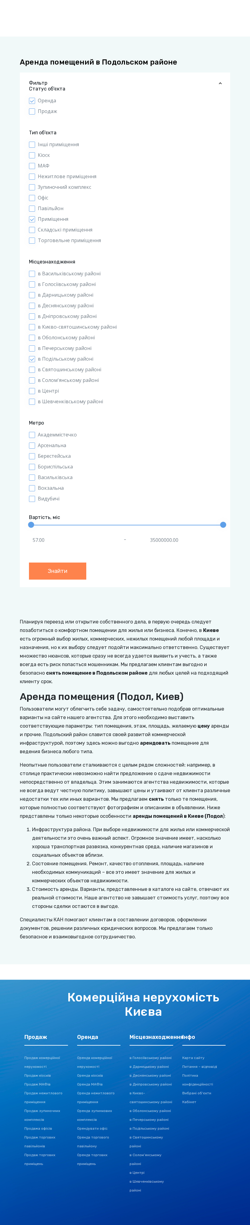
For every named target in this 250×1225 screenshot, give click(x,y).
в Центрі (48, 390)
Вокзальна (51, 488)
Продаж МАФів (37, 1084)
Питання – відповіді (199, 1066)
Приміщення (53, 219)
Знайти (57, 571)
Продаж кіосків (37, 1075)
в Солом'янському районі (68, 380)
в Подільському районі (65, 358)
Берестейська (54, 456)
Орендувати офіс (92, 1128)
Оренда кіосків (90, 1075)
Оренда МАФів (90, 1084)
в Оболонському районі (66, 337)
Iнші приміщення (58, 144)
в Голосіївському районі (67, 284)
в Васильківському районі (69, 273)
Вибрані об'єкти (196, 1093)
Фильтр (38, 83)
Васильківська (55, 477)
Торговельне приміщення (69, 240)
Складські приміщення (65, 229)
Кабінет (189, 1102)
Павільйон (50, 208)
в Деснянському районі (66, 305)
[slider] (31, 525)
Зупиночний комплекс (64, 187)
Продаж (47, 111)
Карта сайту (193, 1058)
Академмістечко (57, 434)
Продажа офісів (38, 1128)
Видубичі (48, 498)
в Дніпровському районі (67, 316)
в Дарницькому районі (65, 294)
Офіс (43, 197)
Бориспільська (55, 466)
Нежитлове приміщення (67, 176)
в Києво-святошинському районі (77, 326)
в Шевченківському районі (70, 401)
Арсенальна (52, 445)
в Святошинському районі (69, 369)
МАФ (43, 165)
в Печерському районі (64, 348)
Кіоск (44, 155)
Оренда (47, 100)
